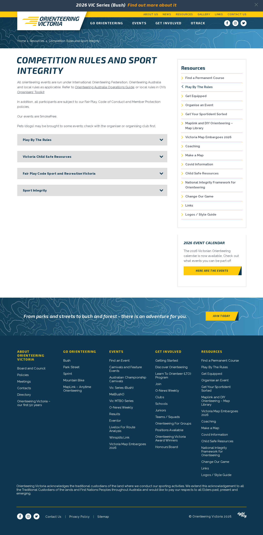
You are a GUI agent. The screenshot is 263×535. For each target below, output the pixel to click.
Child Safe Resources (202, 173)
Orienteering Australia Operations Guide (104, 87)
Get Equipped (195, 96)
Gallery (204, 14)
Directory (24, 395)
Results (114, 414)
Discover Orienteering (171, 367)
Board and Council (31, 368)
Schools (161, 404)
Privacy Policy (79, 516)
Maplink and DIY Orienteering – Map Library (209, 125)
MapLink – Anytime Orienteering (77, 388)
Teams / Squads (167, 417)
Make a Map (194, 155)
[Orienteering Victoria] (48, 21)
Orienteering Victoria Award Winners (170, 438)
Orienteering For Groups (173, 423)
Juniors (160, 410)
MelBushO (116, 394)
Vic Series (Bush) (121, 388)
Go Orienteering (106, 23)
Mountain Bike (73, 380)
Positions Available (169, 430)
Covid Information (199, 164)
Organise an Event (199, 105)
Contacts (24, 388)
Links (219, 14)
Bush (67, 360)
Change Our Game (199, 196)
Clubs (159, 397)
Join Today (221, 315)
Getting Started (166, 360)
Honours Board (166, 447)
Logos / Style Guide (200, 214)
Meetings (24, 381)
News (167, 14)
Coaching (192, 146)
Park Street (71, 367)
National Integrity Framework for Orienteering (210, 185)
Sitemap (103, 516)
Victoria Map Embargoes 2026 (208, 137)
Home (22, 41)
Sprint (67, 374)
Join (158, 384)
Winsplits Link (119, 437)
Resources (184, 14)
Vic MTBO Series (121, 401)
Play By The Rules (199, 87)
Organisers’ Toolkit (30, 92)
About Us (150, 14)
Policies (23, 375)
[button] (256, 4)
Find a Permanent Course (204, 78)
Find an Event (119, 360)
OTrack (198, 23)
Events (139, 23)
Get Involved (169, 23)
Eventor (115, 420)
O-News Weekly (121, 407)
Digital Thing (242, 515)
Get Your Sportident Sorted (206, 114)
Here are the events (212, 270)
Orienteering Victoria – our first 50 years (33, 403)
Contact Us (237, 14)
